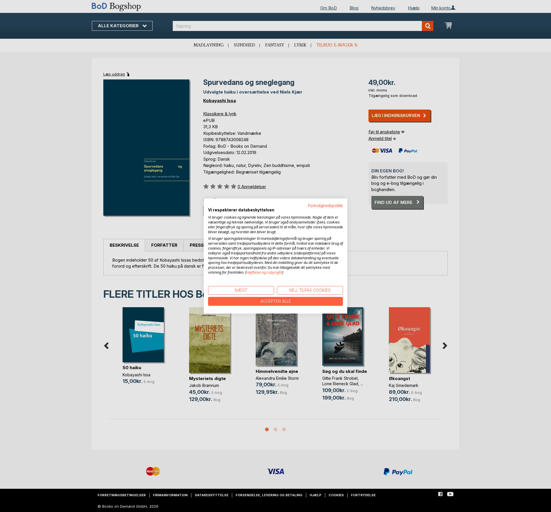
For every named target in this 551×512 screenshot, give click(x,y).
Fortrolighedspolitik (325, 205)
